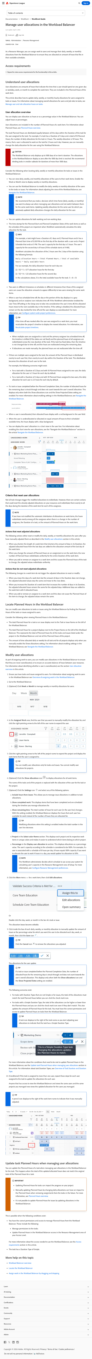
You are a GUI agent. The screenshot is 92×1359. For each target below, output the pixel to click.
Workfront (25, 19)
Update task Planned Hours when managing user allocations (54, 1065)
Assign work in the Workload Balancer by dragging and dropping (34, 1273)
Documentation (12, 19)
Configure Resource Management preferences (50, 868)
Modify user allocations (54, 539)
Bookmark (11, 35)
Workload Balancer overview (20, 1263)
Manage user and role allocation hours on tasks (24, 104)
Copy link (21, 35)
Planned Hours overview (30, 128)
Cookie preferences (66, 1349)
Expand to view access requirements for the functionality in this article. (32, 72)
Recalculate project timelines (27, 327)
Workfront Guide (38, 19)
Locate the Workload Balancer (21, 1268)
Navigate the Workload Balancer (21, 192)
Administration (16, 40)
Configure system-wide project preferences (38, 313)
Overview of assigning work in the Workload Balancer (53, 677)
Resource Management (31, 40)
